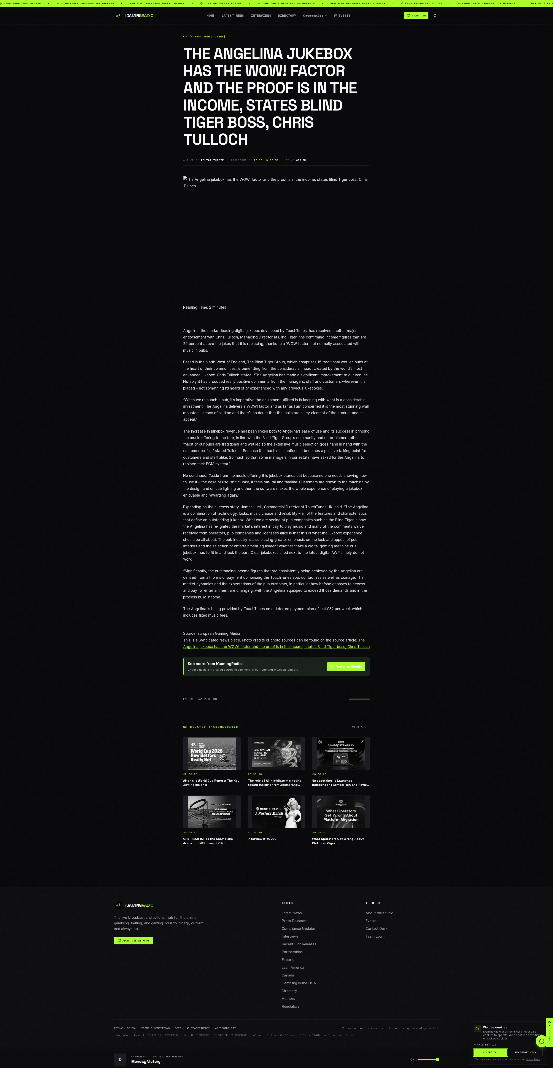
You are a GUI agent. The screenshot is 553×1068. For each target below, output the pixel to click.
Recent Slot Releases (299, 944)
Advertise (419, 15)
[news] (220, 36)
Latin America (293, 967)
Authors (288, 998)
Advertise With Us (135, 940)
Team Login (375, 936)
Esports (288, 959)
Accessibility (225, 1028)
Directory (287, 15)
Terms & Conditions (155, 1028)
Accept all (490, 1052)
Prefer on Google (349, 666)
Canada (288, 975)
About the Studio (379, 913)
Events (344, 15)
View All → (361, 727)
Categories (313, 15)
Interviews (261, 15)
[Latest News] (200, 36)
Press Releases (294, 921)
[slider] (437, 1059)
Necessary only (525, 1052)
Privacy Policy (125, 1028)
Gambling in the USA (299, 983)
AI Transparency (198, 1028)
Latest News (233, 15)
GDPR (178, 1028)
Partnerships (292, 952)
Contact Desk (376, 928)
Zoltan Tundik (212, 160)
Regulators (290, 1006)
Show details (486, 1044)
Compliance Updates (299, 928)
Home (211, 15)
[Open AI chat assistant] (542, 1041)
